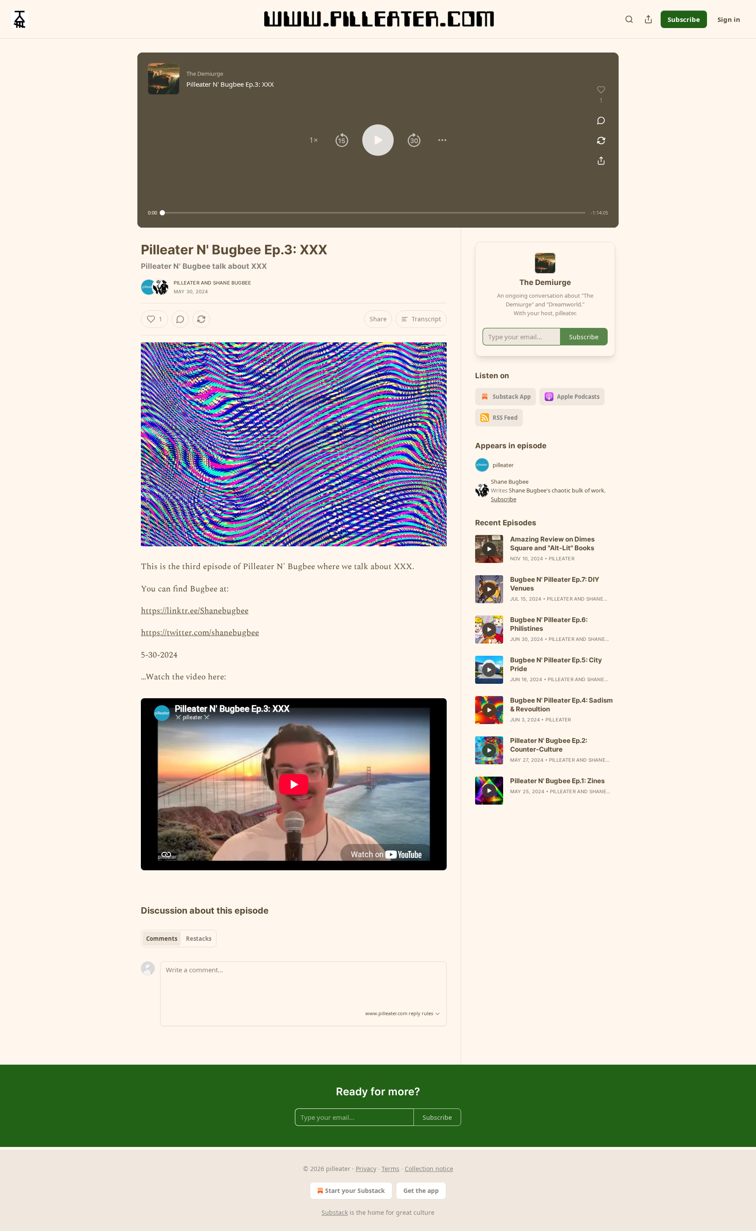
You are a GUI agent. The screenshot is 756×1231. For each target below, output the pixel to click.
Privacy (366, 1168)
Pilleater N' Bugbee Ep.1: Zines (557, 781)
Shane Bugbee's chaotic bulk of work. (557, 490)
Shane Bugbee (232, 283)
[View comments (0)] (601, 120)
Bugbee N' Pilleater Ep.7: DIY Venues (554, 583)
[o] (489, 549)
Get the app (421, 1190)
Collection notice (429, 1168)
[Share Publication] (648, 19)
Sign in (729, 19)
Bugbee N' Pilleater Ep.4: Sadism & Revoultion (561, 704)
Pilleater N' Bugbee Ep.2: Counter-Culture (548, 744)
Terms (390, 1168)
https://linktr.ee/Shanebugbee (194, 611)
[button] (314, 140)
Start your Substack (355, 1190)
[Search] (629, 19)
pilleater (187, 283)
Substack (335, 1212)
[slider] (373, 212)
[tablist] (179, 938)
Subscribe (684, 19)
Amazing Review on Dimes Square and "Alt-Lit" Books (552, 543)
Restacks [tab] (198, 939)
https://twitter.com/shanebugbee (200, 632)
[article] (545, 548)
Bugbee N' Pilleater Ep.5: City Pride (556, 664)
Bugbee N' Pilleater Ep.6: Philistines (549, 624)
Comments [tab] (161, 939)
